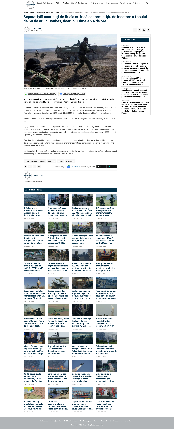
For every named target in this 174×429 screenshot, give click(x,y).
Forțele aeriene (112, 3)
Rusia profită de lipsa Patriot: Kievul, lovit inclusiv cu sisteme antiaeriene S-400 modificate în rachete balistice (57, 239)
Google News (75, 167)
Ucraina (57, 12)
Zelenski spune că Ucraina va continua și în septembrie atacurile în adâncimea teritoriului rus (106, 350)
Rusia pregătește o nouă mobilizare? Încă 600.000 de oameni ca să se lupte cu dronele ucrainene (82, 212)
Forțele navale (125, 3)
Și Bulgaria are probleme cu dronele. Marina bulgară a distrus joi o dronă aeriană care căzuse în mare (34, 212)
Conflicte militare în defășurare (44, 12)
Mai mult (136, 3)
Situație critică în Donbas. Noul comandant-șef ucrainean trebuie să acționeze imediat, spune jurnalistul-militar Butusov (105, 377)
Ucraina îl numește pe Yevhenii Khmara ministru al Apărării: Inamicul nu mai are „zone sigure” (81, 322)
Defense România (29, 12)
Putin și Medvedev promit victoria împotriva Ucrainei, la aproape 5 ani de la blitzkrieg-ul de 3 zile (105, 267)
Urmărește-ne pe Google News (74, 94)
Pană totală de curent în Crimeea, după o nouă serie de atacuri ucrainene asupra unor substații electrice (106, 294)
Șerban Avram (37, 28)
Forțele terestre (97, 3)
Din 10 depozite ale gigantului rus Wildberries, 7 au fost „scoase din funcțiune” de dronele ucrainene (34, 377)
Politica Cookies (70, 421)
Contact (104, 421)
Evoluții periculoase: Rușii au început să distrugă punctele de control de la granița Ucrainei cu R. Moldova (82, 294)
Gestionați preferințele (88, 421)
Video (58, 3)
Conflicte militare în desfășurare (75, 3)
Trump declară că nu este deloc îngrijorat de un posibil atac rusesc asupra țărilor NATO (57, 212)
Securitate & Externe (45, 3)
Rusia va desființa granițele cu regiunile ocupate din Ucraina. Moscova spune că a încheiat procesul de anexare (33, 405)
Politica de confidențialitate (50, 421)
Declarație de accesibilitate (120, 421)
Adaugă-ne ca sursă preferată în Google (42, 94)
